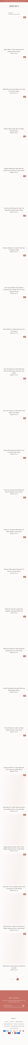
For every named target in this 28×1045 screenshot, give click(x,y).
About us (7, 1021)
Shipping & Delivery (8, 1024)
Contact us (12, 1021)
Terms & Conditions (14, 1028)
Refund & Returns (19, 1021)
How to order (21, 1024)
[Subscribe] (23, 1005)
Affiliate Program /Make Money (17, 1026)
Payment (15, 1024)
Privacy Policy (7, 1026)
